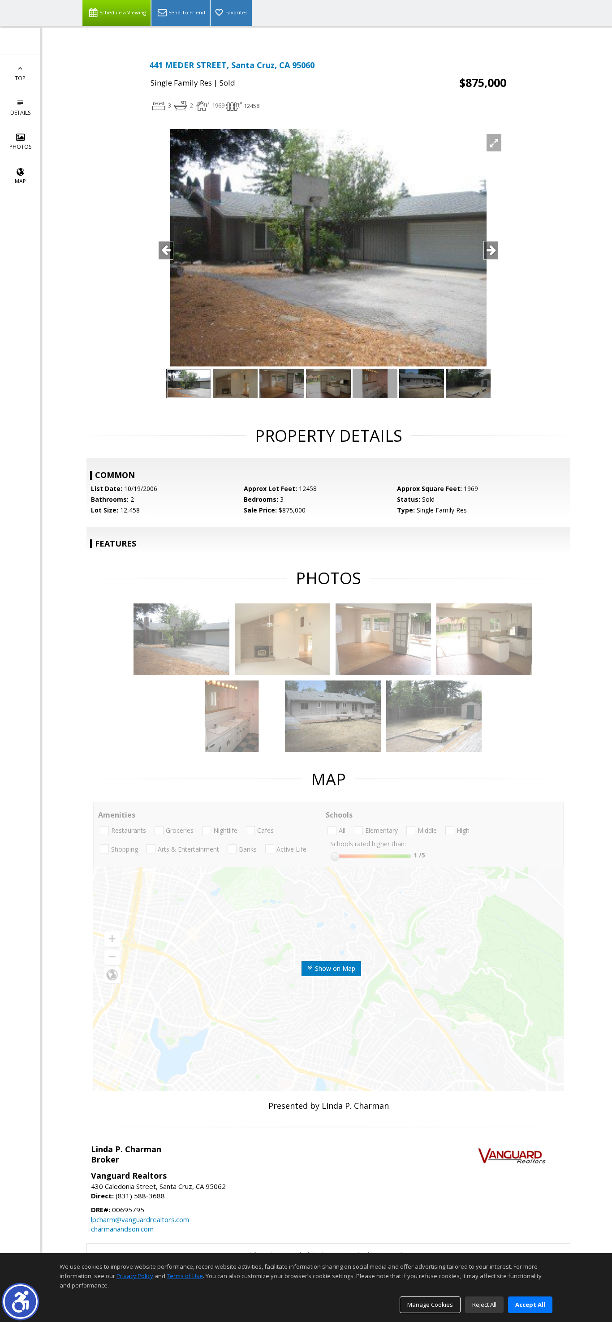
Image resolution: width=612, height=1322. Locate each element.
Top (20, 78)
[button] (20, 1301)
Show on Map (334, 968)
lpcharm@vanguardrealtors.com (140, 1219)
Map (20, 181)
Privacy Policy (134, 1276)
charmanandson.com (122, 1228)
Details (20, 112)
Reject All (484, 1304)
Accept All (530, 1304)
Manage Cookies (430, 1304)
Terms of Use (185, 1276)
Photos (20, 147)
